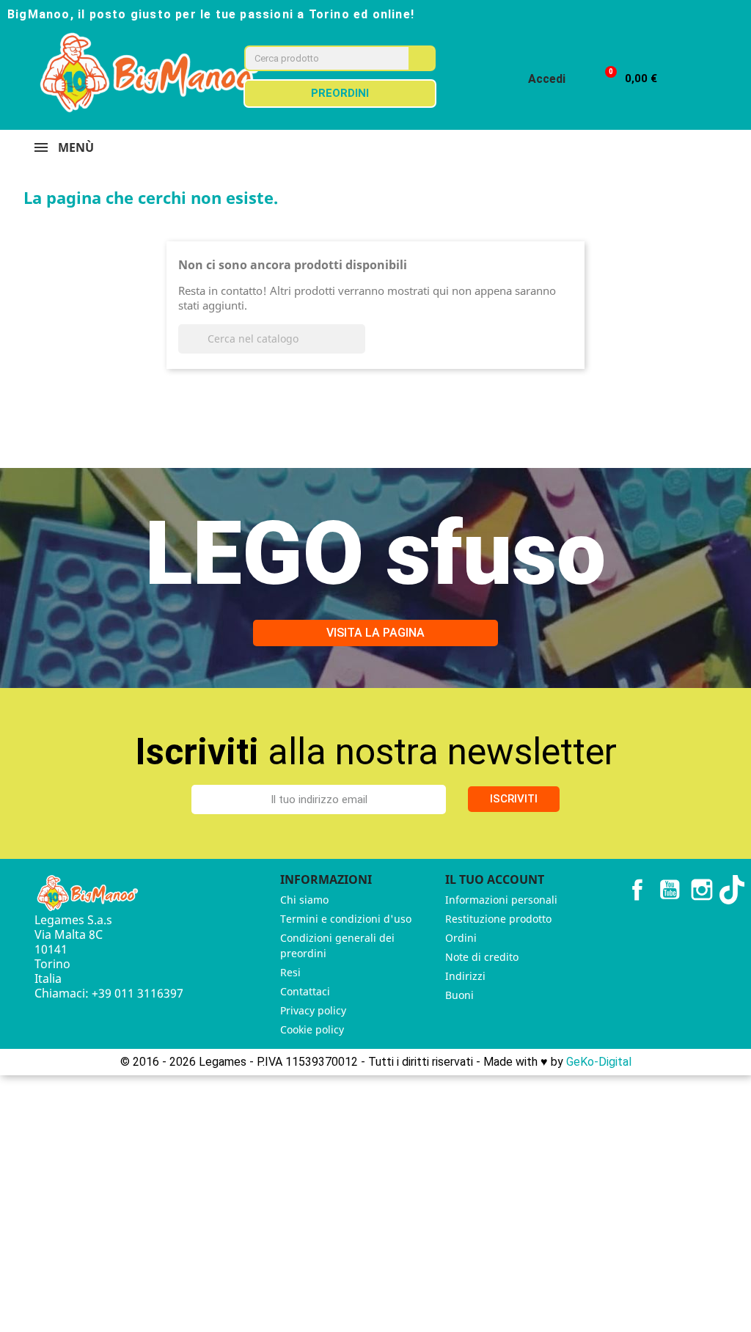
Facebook (637, 889)
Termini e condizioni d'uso (345, 919)
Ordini (461, 938)
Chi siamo (304, 900)
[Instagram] (685, 13)
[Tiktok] (738, 13)
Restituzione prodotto (498, 919)
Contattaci (305, 991)
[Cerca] (421, 58)
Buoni (459, 995)
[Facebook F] (658, 13)
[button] (624, 78)
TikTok (734, 889)
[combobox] (316, 58)
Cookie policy (312, 1029)
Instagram (702, 889)
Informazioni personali (501, 900)
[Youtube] (711, 13)
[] (359, 349)
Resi (290, 972)
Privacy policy (313, 1010)
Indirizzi (465, 976)
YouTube (669, 889)
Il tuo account (494, 879)
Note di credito (482, 957)
